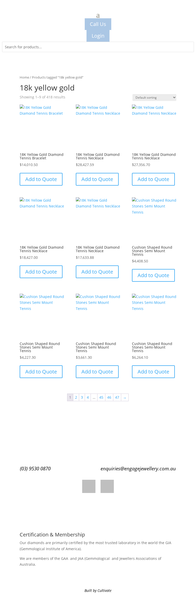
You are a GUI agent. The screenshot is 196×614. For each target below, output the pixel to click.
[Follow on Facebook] (88, 486)
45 (101, 397)
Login (98, 35)
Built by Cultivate (98, 590)
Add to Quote (41, 179)
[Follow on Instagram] (107, 486)
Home (24, 77)
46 (109, 397)
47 (117, 397)
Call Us (98, 24)
